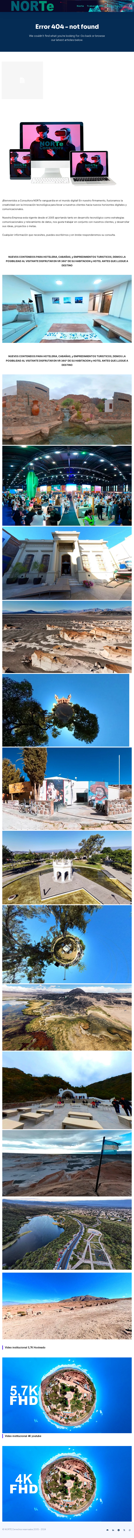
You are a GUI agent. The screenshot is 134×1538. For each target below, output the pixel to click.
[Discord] (107, 1530)
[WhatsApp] (130, 1530)
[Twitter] (124, 1530)
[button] (130, 6)
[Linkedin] (113, 1530)
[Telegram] (119, 1530)
